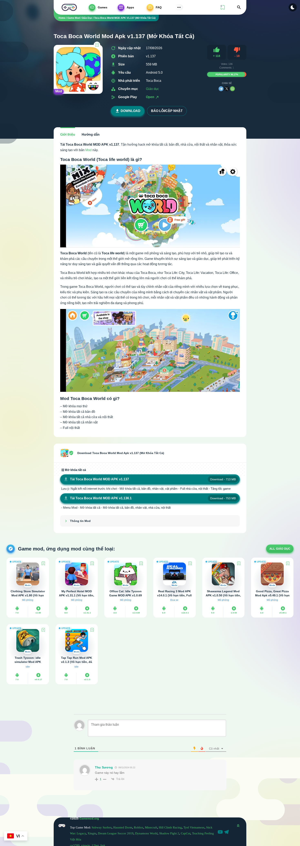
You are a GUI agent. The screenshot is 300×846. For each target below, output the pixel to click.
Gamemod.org (89, 818)
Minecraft (151, 827)
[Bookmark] (97, 45)
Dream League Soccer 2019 (115, 833)
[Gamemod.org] (69, 7)
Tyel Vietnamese (193, 827)
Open (150, 97)
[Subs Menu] (179, 7)
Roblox (138, 827)
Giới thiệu (67, 134)
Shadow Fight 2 (169, 833)
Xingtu (92, 833)
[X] (226, 88)
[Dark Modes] (293, 7)
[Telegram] (221, 88)
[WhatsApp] (232, 88)
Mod (88, 150)
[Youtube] (221, 832)
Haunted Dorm (122, 827)
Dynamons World (146, 833)
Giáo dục (152, 89)
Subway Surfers (102, 827)
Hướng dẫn (91, 134)
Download (130, 111)
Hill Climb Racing (170, 827)
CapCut (185, 833)
